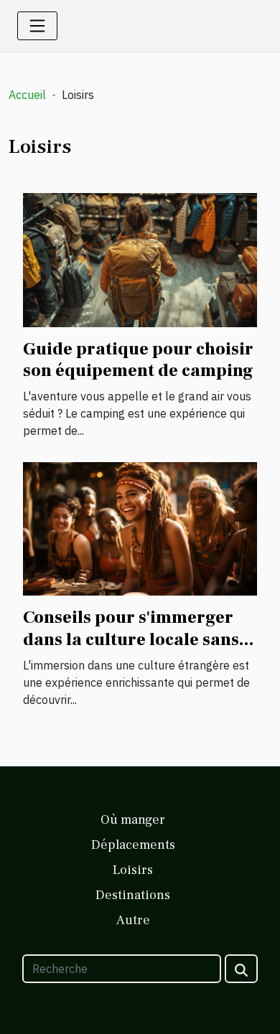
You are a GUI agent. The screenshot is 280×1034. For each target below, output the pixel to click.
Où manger (133, 820)
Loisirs (133, 870)
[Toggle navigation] (37, 25)
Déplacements (133, 845)
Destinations (132, 895)
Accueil (27, 95)
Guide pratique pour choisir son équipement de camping (138, 360)
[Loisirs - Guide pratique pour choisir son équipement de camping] (140, 259)
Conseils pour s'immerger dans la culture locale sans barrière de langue (131, 639)
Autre (133, 920)
